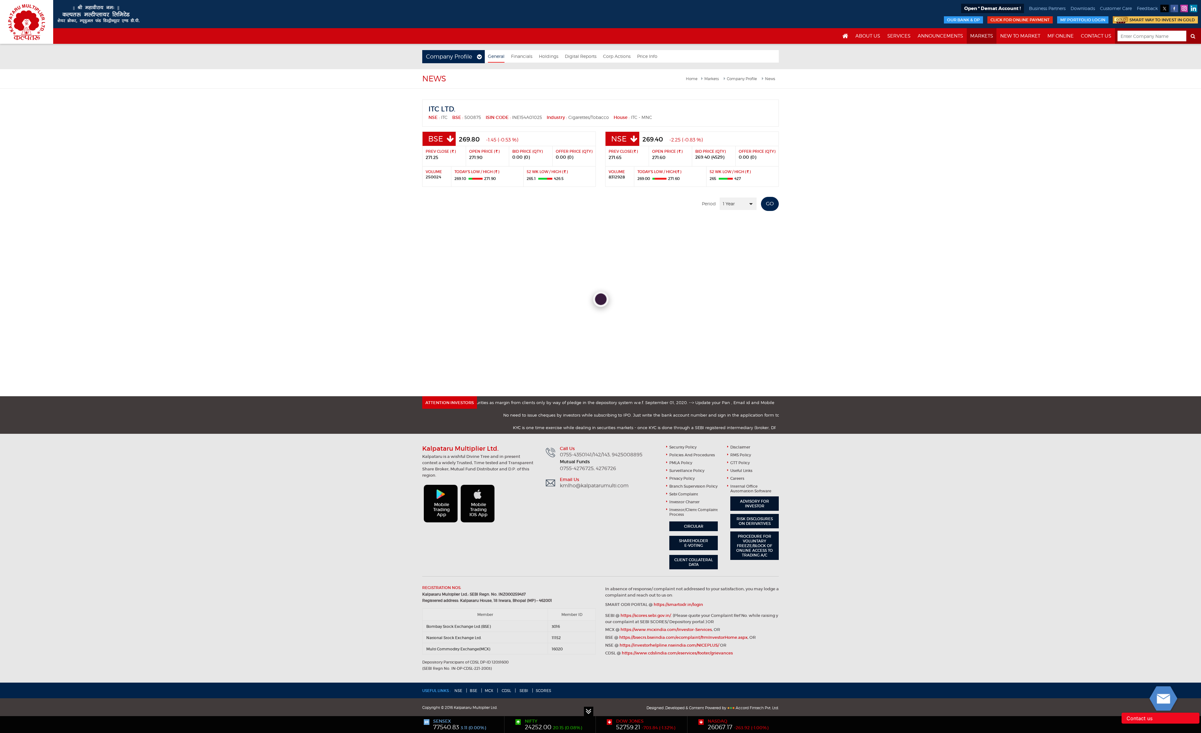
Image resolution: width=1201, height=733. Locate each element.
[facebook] (1174, 8)
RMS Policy (740, 455)
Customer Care (1116, 8)
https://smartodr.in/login (678, 604)
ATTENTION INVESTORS (449, 402)
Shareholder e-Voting (693, 543)
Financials (521, 56)
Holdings (548, 56)
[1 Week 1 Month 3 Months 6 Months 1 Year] (738, 203)
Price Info (647, 56)
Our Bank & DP (963, 20)
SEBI (523, 690)
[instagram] (1184, 8)
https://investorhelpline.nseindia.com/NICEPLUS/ (669, 645)
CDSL (506, 690)
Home (691, 78)
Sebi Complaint (683, 494)
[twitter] (1164, 8)
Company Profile (742, 78)
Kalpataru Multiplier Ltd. (26, 22)
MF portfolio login (1082, 20)
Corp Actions (617, 56)
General (496, 56)
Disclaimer (740, 447)
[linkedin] (1193, 8)
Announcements (940, 36)
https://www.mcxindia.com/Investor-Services (666, 629)
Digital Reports (580, 56)
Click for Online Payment (1020, 20)
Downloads (1083, 8)
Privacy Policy (682, 478)
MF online (1060, 36)
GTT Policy (740, 462)
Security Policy (683, 447)
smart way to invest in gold (1162, 20)
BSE (473, 690)
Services (898, 36)
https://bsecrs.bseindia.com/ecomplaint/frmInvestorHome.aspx (683, 637)
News (770, 78)
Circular (693, 526)
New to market (1020, 36)
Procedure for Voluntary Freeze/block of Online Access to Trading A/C (754, 545)
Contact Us (1096, 36)
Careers (737, 478)
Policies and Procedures (692, 455)
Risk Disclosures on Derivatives (755, 521)
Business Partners (1047, 8)
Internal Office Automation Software (750, 488)
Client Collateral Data (693, 562)
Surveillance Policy (686, 470)
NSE (458, 690)
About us (867, 36)
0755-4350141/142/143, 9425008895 (601, 454)
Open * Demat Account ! (992, 8)
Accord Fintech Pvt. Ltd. (757, 707)
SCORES (543, 690)
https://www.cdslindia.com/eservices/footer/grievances (677, 653)
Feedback (1147, 8)
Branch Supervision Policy (693, 486)
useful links (741, 470)
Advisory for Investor (754, 503)
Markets (981, 36)
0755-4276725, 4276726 (588, 468)
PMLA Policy (680, 462)
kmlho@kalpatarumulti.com (594, 485)
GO (770, 204)
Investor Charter (684, 502)
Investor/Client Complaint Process (693, 512)
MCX (489, 690)
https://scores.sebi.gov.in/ (646, 615)
